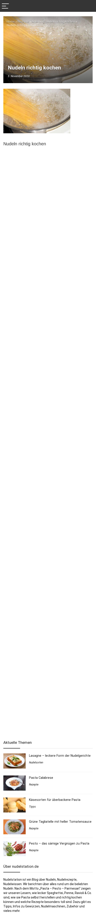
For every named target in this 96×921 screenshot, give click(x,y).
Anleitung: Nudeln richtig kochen (53, 21)
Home (11, 21)
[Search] (89, 6)
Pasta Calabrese (41, 777)
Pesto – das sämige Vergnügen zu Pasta (59, 843)
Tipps (32, 806)
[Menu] (5, 6)
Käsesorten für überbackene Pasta (54, 800)
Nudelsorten (36, 762)
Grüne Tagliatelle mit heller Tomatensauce (60, 821)
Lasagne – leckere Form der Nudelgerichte (60, 755)
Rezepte (23, 21)
